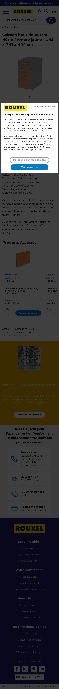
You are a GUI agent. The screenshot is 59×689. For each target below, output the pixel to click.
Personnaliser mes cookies (29, 160)
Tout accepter (29, 167)
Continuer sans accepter (44, 106)
